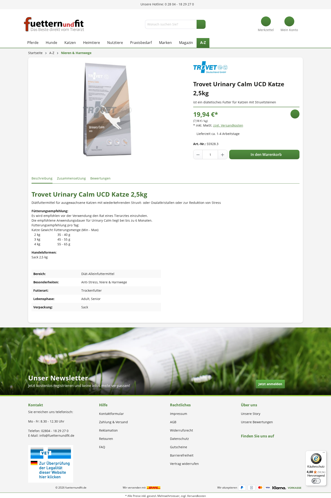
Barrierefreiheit (181, 455)
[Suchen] (201, 24)
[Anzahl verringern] (198, 154)
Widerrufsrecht (181, 430)
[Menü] (323, 453)
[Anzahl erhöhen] (222, 154)
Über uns (249, 404)
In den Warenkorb (266, 154)
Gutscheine (178, 447)
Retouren (106, 439)
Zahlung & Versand (113, 422)
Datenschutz (179, 439)
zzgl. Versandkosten (228, 125)
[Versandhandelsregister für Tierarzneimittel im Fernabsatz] (50, 463)
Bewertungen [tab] (100, 178)
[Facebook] (242, 445)
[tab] (42, 178)
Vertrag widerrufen (184, 464)
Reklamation (108, 430)
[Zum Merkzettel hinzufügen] (294, 113)
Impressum (178, 414)
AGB (173, 422)
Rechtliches (180, 404)
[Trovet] (210, 66)
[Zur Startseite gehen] (54, 24)
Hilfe (103, 404)
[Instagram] (247, 445)
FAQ (102, 447)
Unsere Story (250, 414)
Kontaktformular (111, 414)
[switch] (316, 481)
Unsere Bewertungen (257, 422)
